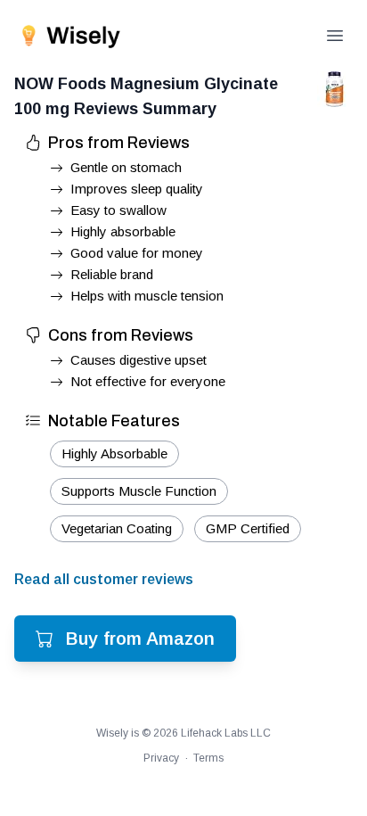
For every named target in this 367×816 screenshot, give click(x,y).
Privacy (161, 758)
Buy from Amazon (140, 638)
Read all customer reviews (103, 579)
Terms (208, 758)
